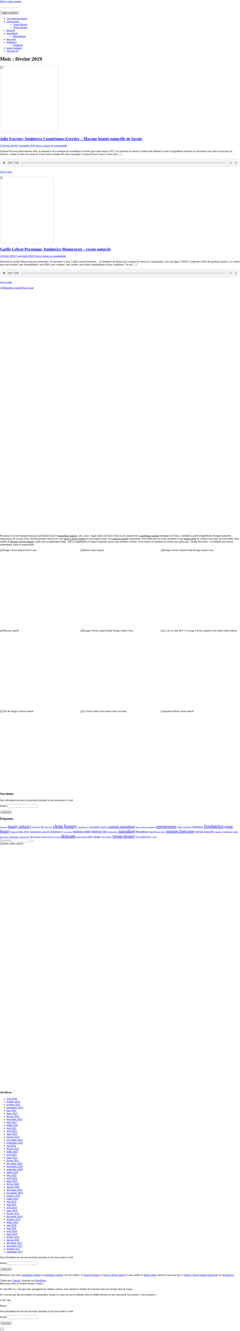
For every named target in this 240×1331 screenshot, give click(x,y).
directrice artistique (148, 827)
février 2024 (13, 1116)
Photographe (35, 837)
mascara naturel (120, 538)
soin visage (93, 836)
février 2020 (13, 1184)
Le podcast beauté (9, 7)
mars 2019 (12, 1210)
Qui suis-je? (13, 51)
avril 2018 (12, 1231)
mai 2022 (11, 1145)
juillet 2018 (12, 1222)
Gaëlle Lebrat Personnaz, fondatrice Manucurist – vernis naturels (55, 249)
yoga (154, 837)
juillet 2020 (12, 1172)
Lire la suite (6, 171)
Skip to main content (10, 1)
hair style (11, 39)
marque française (180, 831)
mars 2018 (12, 1234)
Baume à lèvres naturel (22, 541)
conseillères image (97, 827)
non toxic (4, 837)
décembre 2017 (14, 1243)
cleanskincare (83, 827)
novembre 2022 (15, 1139)
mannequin (113, 832)
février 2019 (13, 1213)
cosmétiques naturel (149, 535)
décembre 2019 (14, 1190)
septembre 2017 (15, 1251)
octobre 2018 (13, 1219)
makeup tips (99, 831)
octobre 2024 (13, 1104)
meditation (227, 832)
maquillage (12, 33)
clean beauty (13, 21)
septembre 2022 (15, 1142)
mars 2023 (12, 1134)
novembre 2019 (15, 1192)
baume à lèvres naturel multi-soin (201, 1275)
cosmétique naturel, (54, 1275)
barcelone (3, 827)
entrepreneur (166, 826)
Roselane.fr (228, 1275)
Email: (3, 806)
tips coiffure (106, 837)
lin (62, 832)
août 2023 (12, 1122)
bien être (36, 827)
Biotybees (48, 827)
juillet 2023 (12, 1125)
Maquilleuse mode (157, 832)
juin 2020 (11, 1175)
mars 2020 (12, 1181)
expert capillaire (184, 827)
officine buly (24, 837)
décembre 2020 (14, 1163)
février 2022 (13, 1148)
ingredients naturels (40, 831)
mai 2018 (11, 1228)
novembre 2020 (15, 1166)
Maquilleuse (19, 36)
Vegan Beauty (20, 27)
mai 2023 (11, 1128)
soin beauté (81, 837)
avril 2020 (12, 1178)
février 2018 (13, 1237)
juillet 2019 (12, 1198)
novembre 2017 (15, 1245)
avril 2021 (12, 1154)
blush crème (190, 538)
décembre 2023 (14, 1119)
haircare (14, 832)
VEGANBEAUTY (144, 837)
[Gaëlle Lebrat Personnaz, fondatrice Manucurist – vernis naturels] (27, 242)
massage (218, 832)
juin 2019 (11, 1201)
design (138, 827)
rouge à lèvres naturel (75, 538)
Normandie (14, 837)
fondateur (18, 45)
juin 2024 (11, 1110)
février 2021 (13, 1160)
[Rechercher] (32, 841)
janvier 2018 (13, 1240)
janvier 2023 (13, 1137)
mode (235, 832)
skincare (11, 30)
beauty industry (14, 48)
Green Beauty (20, 24)
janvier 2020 (13, 1187)
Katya (39, 145)
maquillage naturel (67, 535)
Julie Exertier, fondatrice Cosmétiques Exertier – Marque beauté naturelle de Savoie (71, 139)
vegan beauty (123, 836)
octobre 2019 (13, 1195)
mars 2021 (12, 1157)
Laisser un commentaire (55, 145)
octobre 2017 (13, 1248)
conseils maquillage (121, 826)
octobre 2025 (13, 1101)
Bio (42, 827)
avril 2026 (12, 1098)
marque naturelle (204, 831)
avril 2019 (12, 1207)
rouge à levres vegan (51, 837)
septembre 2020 (15, 1169)
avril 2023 (12, 1131)
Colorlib (16, 1280)
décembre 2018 (14, 1216)
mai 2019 (11, 1204)
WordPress (40, 1280)
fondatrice (12, 42)
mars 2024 (12, 1113)
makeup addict (82, 831)
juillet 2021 (12, 1151)
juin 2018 (11, 1225)
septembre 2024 (15, 1107)
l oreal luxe (68, 832)
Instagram (55, 831)
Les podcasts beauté (17, 18)
